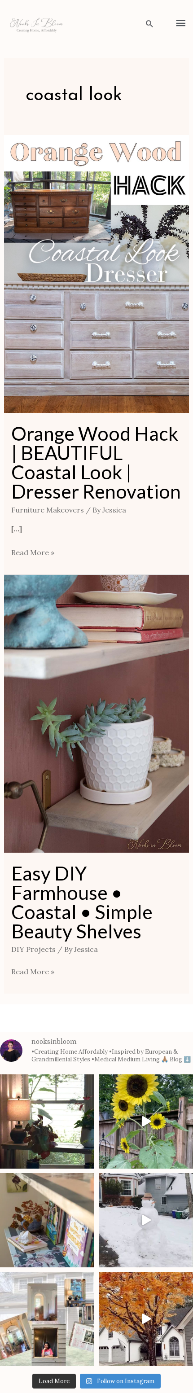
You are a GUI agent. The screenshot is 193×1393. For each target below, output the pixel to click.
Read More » (32, 551)
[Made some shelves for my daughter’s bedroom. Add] (47, 1220)
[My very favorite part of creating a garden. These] (146, 1121)
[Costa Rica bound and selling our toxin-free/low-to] (47, 1121)
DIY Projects (33, 949)
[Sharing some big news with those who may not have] (47, 1319)
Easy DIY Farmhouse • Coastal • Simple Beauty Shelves (82, 902)
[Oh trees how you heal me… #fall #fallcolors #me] (146, 1319)
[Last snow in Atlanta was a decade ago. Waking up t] (146, 1220)
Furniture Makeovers (47, 509)
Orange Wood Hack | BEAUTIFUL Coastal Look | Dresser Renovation (96, 462)
